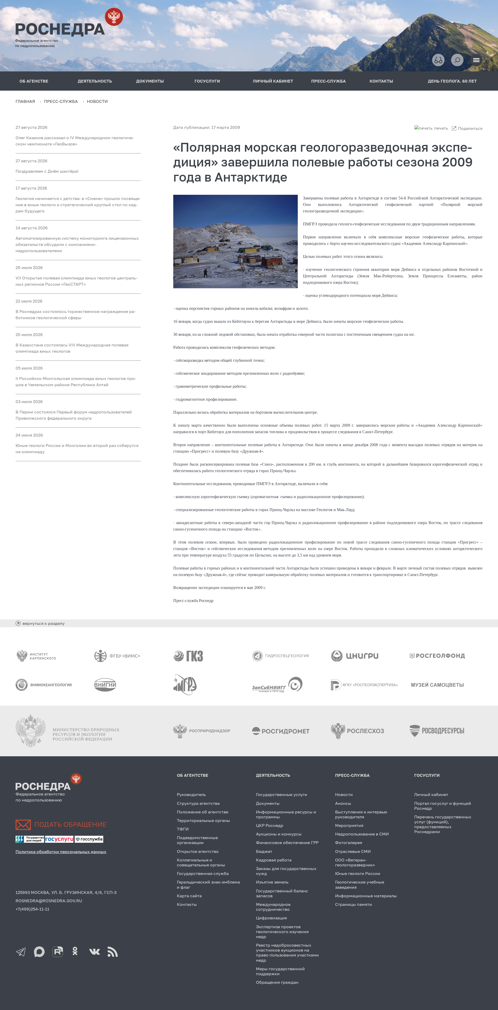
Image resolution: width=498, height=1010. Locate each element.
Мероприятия (349, 825)
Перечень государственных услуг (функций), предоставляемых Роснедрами (442, 824)
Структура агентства (198, 803)
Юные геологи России (357, 873)
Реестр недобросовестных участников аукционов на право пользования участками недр (287, 952)
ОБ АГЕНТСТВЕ (192, 775)
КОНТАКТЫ (381, 81)
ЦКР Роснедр (269, 825)
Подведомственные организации (197, 840)
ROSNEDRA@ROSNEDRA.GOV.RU (49, 900)
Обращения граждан (277, 982)
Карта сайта (189, 895)
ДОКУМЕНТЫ (150, 81)
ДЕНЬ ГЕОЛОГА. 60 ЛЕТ (452, 81)
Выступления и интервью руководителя (361, 814)
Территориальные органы (203, 820)
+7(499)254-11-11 (32, 909)
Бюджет (264, 851)
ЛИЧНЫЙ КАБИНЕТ (273, 81)
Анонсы (343, 803)
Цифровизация (271, 917)
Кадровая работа (274, 859)
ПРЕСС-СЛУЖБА (328, 81)
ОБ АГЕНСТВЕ (33, 81)
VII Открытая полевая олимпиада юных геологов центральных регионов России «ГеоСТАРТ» (76, 281)
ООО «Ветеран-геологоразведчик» (355, 862)
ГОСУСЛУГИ (207, 81)
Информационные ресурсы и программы (286, 814)
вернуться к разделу (44, 623)
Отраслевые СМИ (353, 851)
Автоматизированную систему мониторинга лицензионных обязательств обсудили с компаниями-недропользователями (77, 244)
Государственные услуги (281, 794)
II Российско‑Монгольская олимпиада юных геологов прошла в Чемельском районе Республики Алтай (76, 381)
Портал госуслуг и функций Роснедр (442, 806)
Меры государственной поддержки (280, 971)
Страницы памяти (353, 904)
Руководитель (191, 794)
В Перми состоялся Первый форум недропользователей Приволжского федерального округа (74, 415)
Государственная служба (203, 873)
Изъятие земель (272, 882)
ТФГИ (183, 829)
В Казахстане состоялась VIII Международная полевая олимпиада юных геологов (72, 348)
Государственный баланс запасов (282, 893)
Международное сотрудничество (273, 907)
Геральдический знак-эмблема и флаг (208, 884)
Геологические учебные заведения (359, 884)
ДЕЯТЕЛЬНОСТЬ (95, 81)
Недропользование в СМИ (362, 834)
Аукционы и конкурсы (279, 834)
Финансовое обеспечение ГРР (287, 842)
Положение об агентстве (202, 811)
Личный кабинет (431, 794)
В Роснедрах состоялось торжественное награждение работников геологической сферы (76, 314)
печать (441, 128)
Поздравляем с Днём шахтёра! (47, 171)
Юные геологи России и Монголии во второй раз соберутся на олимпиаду (77, 448)
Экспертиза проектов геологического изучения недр (282, 931)
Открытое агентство (198, 851)
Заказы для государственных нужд (286, 871)
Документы (268, 803)
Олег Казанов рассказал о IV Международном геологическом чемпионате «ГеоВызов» (75, 140)
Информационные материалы (366, 895)
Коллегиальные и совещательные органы (201, 862)
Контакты (187, 904)
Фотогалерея (348, 842)
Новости (344, 794)
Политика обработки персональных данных (61, 851)
